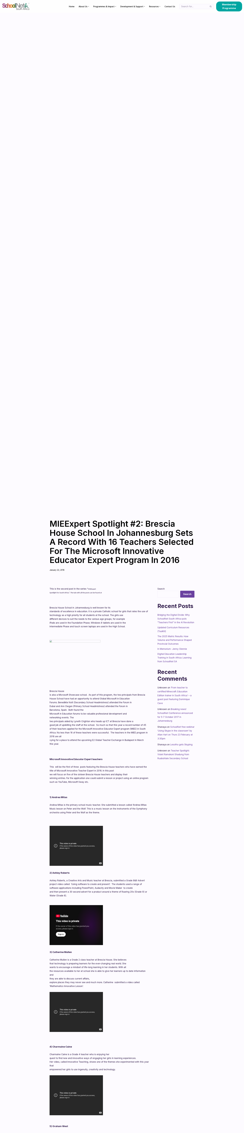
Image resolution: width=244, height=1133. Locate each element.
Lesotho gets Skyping (181, 744)
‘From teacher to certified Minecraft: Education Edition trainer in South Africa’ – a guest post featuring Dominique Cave (174, 695)
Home (71, 6)
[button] (88, 6)
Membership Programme (229, 6)
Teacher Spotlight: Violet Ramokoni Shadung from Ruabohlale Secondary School (173, 754)
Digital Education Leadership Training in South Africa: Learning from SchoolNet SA (174, 658)
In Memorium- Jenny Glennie (172, 649)
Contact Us (170, 6)
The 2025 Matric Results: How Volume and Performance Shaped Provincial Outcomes (174, 640)
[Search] (211, 6)
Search (161, 589)
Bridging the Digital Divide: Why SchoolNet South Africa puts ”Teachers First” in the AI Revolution (175, 619)
